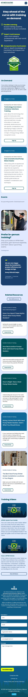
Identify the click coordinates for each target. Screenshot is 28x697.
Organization (5, 629)
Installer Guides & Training (9, 307)
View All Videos (14, 574)
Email (3, 636)
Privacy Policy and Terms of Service (14, 681)
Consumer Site (14, 675)
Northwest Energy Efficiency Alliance (12, 593)
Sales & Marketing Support (9, 309)
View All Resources (14, 299)
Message (3, 643)
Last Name (4, 622)
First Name (4, 614)
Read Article (7, 332)
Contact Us (14, 678)
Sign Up (14, 140)
